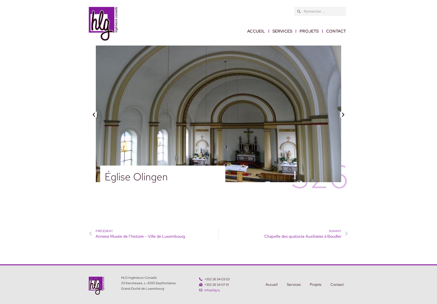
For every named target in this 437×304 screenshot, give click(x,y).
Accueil (256, 31)
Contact (336, 31)
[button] (94, 115)
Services (282, 31)
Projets (309, 31)
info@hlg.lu (212, 290)
